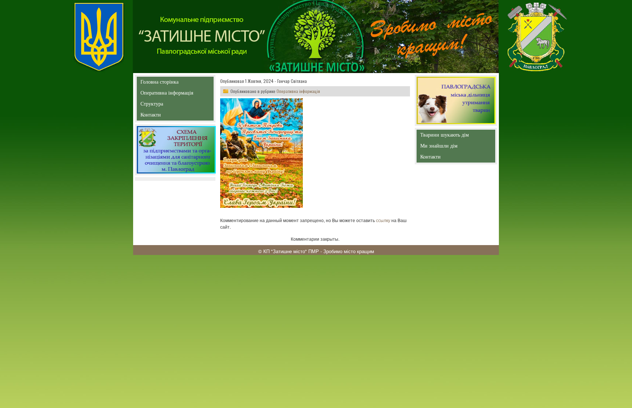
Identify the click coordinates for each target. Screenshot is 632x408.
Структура (164, 105)
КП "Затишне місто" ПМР (291, 251)
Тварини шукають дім (445, 136)
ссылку (383, 220)
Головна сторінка (159, 83)
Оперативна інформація (166, 94)
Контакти (167, 116)
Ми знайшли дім (454, 146)
